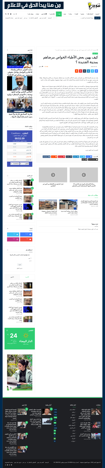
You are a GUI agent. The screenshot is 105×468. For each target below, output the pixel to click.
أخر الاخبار (89, 50)
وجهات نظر (30, 14)
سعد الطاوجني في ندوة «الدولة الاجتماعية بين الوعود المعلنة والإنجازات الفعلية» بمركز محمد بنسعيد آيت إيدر (10, 450)
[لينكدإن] (88, 71)
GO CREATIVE (57, 462)
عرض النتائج (19, 268)
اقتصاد (76, 14)
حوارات (37, 14)
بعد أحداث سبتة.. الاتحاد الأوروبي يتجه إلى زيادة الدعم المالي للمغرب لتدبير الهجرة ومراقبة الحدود (35, 422)
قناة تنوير (43, 14)
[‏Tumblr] (84, 71)
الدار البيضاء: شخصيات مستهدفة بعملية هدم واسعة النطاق (49, 212)
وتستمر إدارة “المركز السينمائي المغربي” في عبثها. (84, 435)
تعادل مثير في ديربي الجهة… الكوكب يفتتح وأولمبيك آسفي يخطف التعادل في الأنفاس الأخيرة (84, 426)
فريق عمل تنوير (18, 18)
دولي (65, 14)
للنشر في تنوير (42, 18)
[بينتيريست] (80, 71)
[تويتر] (92, 71)
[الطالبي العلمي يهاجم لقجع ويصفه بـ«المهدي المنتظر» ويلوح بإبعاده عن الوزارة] (19, 83)
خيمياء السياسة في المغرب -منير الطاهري (84, 18)
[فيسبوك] (96, 71)
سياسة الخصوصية (9, 18)
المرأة (73, 438)
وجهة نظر (72, 417)
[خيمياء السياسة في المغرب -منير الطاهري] (27, 198)
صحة (74, 433)
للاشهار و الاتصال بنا (33, 18)
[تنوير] (94, 6)
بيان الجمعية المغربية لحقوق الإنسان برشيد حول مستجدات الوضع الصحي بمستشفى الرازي (89, 202)
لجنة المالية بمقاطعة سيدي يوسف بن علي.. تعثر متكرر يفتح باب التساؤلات (15, 190)
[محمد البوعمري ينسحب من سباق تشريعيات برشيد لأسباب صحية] (27, 216)
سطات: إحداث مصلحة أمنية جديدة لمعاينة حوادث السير (69, 212)
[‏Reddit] (76, 71)
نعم (29, 258)
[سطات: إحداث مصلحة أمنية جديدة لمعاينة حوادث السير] (68, 204)
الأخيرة (27, 277)
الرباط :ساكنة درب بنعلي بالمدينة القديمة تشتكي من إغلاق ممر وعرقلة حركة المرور (14, 182)
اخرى (73, 422)
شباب (73, 430)
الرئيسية (97, 14)
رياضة (70, 14)
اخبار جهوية (83, 50)
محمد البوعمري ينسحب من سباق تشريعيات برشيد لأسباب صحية (15, 215)
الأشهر (12, 277)
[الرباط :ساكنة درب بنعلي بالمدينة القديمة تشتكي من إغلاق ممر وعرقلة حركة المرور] (27, 183)
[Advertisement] (52, 31)
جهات (59, 14)
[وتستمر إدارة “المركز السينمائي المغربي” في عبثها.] (95, 436)
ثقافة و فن (52, 14)
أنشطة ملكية (90, 14)
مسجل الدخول (87, 229)
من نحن (25, 18)
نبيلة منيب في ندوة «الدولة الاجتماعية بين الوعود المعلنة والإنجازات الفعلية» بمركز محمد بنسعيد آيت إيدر (10, 426)
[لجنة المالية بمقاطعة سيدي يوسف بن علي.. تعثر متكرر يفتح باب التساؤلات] (27, 190)
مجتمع (82, 14)
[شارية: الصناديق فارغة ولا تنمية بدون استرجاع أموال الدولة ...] (19, 105)
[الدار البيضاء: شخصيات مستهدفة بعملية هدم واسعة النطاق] (48, 204)
